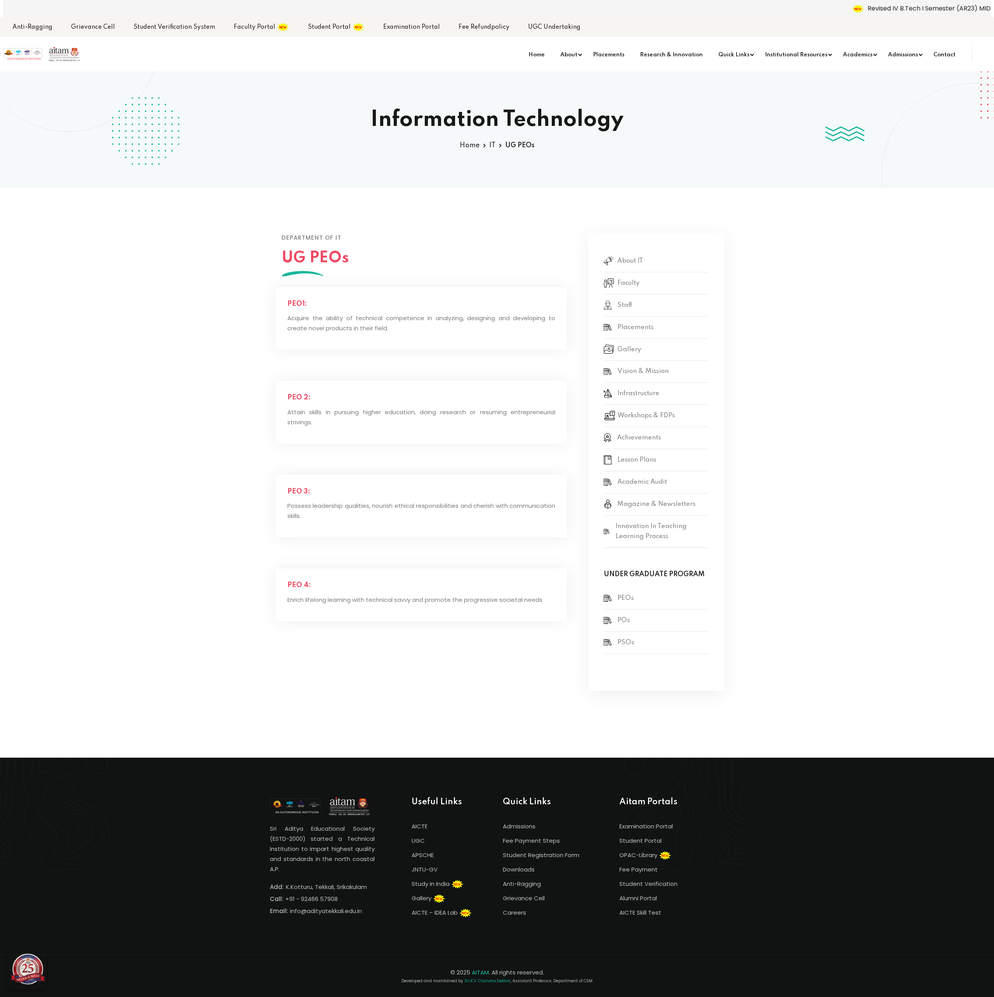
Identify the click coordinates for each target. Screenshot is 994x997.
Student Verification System (174, 27)
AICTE (419, 826)
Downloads (519, 869)
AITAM (480, 972)
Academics (857, 55)
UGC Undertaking (554, 27)
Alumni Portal (638, 898)
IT (492, 145)
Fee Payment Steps (531, 841)
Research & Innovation (671, 55)
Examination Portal (411, 27)
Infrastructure (638, 393)
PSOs (625, 642)
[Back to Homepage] (27, 969)
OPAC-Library (639, 855)
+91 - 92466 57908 (311, 899)
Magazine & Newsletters (656, 504)
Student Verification (648, 884)
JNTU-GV (425, 869)
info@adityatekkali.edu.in (326, 911)
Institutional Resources (796, 55)
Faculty (628, 283)
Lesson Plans (636, 460)
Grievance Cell (93, 27)
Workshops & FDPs (646, 415)
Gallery (629, 349)
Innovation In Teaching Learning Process (650, 531)
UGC (418, 841)
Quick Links (733, 55)
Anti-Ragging (32, 27)
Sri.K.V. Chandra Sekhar (487, 981)
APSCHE (423, 855)
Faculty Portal (255, 27)
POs (623, 620)
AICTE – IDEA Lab (435, 912)
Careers (514, 912)
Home (536, 55)
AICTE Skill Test (640, 912)
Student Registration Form (541, 855)
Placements (608, 55)
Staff (624, 305)
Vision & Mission (643, 371)
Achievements (639, 437)
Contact (944, 55)
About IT (630, 261)
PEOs (625, 598)
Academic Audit (642, 482)
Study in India (431, 884)
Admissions (903, 55)
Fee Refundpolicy (484, 27)
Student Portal (330, 27)
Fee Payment (638, 869)
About (568, 55)
